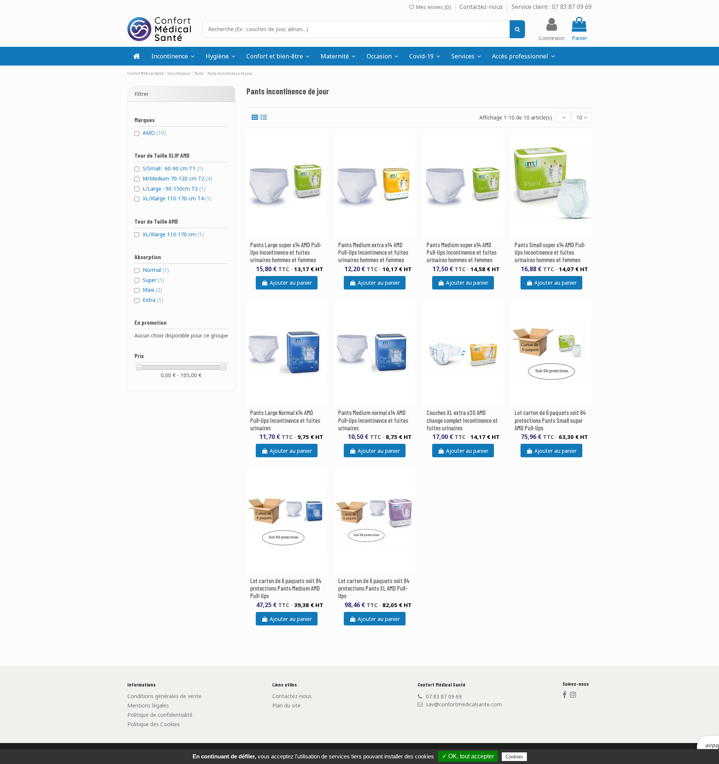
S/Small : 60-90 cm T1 (173, 168)
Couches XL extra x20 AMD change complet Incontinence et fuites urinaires (462, 420)
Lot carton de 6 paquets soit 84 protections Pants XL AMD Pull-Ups (374, 588)
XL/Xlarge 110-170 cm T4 (177, 198)
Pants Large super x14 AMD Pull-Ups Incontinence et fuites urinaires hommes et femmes (286, 252)
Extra (153, 299)
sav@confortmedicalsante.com (464, 704)
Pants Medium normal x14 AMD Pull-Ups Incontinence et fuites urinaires (373, 420)
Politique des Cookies (153, 724)
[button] (466, 56)
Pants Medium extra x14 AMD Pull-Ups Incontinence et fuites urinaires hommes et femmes (373, 252)
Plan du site (286, 705)
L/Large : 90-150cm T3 (174, 188)
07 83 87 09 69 (444, 696)
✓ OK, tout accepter (468, 756)
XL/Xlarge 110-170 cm (173, 234)
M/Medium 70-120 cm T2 (177, 178)
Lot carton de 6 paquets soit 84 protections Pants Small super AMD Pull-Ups (550, 420)
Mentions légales (148, 705)
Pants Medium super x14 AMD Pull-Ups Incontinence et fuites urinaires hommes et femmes (462, 252)
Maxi (152, 289)
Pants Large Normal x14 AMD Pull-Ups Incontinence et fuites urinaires (285, 420)
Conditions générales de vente (164, 696)
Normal (156, 269)
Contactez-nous (481, 7)
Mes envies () (433, 6)
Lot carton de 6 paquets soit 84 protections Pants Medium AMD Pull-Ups (286, 588)
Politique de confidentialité (159, 714)
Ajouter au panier (291, 282)
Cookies (514, 757)
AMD (154, 132)
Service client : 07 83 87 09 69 (552, 7)
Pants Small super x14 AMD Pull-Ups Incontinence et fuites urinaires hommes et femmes (550, 252)
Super (153, 280)
